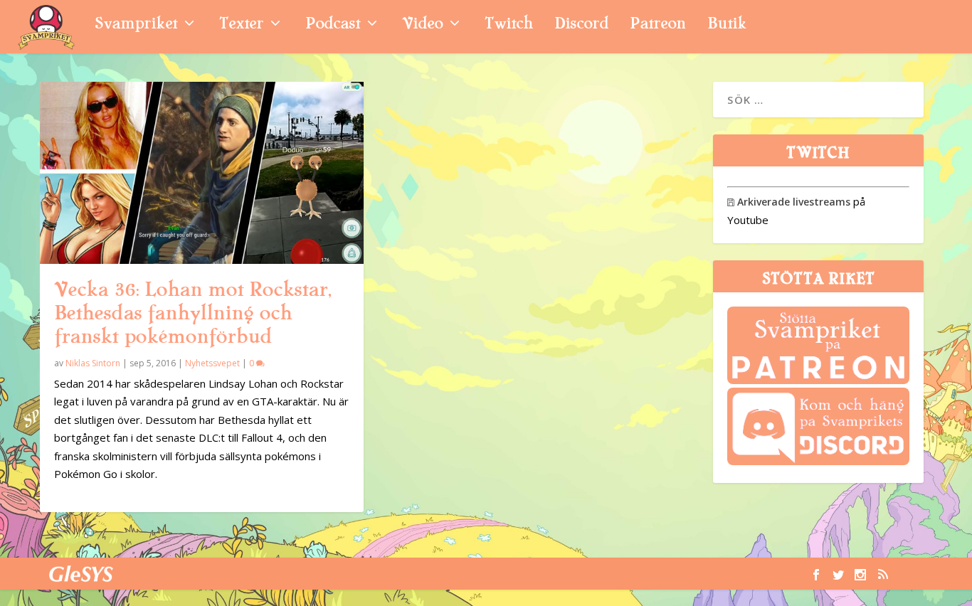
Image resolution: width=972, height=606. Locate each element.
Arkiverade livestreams (788, 201)
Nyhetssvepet (212, 363)
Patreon (658, 25)
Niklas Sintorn (92, 363)
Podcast (332, 25)
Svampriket (136, 25)
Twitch (509, 25)
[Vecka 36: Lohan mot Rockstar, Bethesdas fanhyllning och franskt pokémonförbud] (202, 173)
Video (422, 25)
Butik (726, 25)
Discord (581, 25)
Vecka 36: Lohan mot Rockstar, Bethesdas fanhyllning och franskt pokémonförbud (192, 313)
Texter (241, 25)
